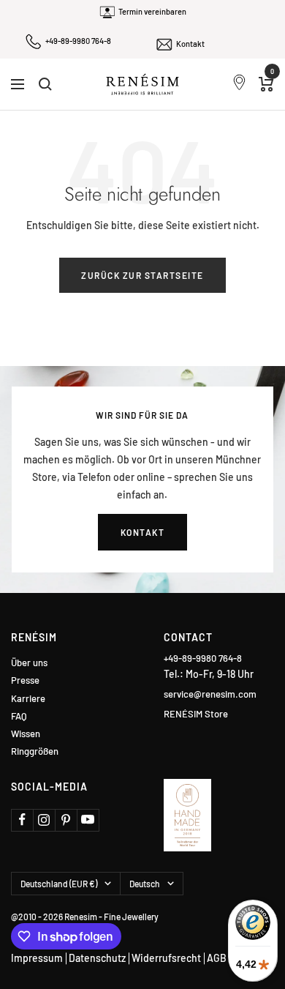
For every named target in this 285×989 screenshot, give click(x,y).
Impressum (37, 958)
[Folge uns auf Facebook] (22, 820)
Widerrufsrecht (166, 958)
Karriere (28, 699)
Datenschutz (97, 958)
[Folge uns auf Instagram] (44, 820)
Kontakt (190, 43)
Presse (25, 680)
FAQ (19, 716)
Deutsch (144, 883)
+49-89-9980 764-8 (78, 40)
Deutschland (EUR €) (58, 883)
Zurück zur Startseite (142, 275)
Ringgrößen (34, 751)
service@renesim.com (210, 694)
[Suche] (45, 84)
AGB (217, 958)
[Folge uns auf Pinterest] (66, 820)
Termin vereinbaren (152, 11)
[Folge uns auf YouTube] (88, 820)
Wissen (25, 734)
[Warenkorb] (266, 84)
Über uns (29, 663)
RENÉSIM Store (196, 714)
